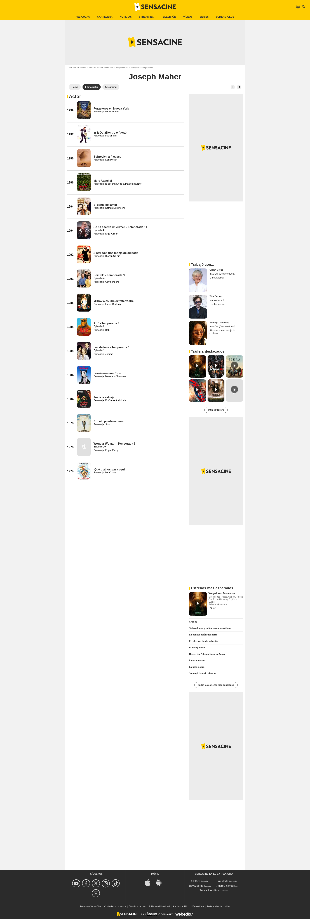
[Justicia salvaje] (84, 399)
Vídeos (187, 16)
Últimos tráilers (216, 410)
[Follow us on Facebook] (86, 883)
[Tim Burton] (198, 307)
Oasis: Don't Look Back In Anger (207, 654)
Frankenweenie (103, 373)
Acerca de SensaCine (90, 906)
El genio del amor (105, 204)
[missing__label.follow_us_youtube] (76, 883)
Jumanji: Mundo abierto (202, 673)
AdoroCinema (225, 885)
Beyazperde (196, 885)
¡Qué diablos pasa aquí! (109, 469)
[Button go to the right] (239, 87)
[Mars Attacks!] (84, 182)
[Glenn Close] (198, 280)
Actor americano (105, 67)
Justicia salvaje (103, 397)
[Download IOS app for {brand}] (149, 882)
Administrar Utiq (180, 906)
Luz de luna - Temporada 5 (111, 347)
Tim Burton (216, 296)
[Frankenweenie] (84, 375)
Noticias (126, 16)
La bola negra (196, 667)
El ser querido (197, 647)
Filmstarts (222, 881)
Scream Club (225, 16)
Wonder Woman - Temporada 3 (114, 443)
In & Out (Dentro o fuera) (109, 132)
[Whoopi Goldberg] (198, 333)
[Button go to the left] (233, 87)
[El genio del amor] (84, 206)
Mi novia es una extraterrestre (113, 301)
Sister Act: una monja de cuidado (115, 252)
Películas (83, 16)
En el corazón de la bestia (203, 641)
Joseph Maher (121, 67)
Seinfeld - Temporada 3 (109, 275)
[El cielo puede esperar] (84, 423)
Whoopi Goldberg (219, 322)
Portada (72, 67)
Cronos (193, 621)
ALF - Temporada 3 (106, 323)
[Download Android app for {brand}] (160, 882)
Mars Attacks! (102, 180)
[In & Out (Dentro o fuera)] (84, 134)
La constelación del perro (203, 634)
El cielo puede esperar (108, 421)
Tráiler (211, 608)
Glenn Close (216, 269)
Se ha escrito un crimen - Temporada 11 (120, 227)
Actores (92, 67)
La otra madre (197, 660)
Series (204, 16)
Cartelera (104, 16)
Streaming (146, 16)
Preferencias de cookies (218, 906)
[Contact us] (96, 893)
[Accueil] (155, 6)
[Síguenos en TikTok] (116, 883)
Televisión (168, 16)
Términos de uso (137, 906)
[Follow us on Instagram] (106, 883)
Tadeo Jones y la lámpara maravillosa (210, 628)
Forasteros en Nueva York (111, 108)
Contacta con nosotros (115, 906)
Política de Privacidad (159, 906)
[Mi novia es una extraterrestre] (84, 303)
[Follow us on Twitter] (96, 883)
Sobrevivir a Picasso (107, 156)
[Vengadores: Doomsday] (198, 604)
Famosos (82, 67)
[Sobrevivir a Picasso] (84, 158)
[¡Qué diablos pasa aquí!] (84, 471)
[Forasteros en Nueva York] (84, 110)
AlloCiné (195, 881)
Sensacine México (210, 890)
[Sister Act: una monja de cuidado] (84, 254)
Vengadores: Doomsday (221, 593)
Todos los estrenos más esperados (216, 685)
